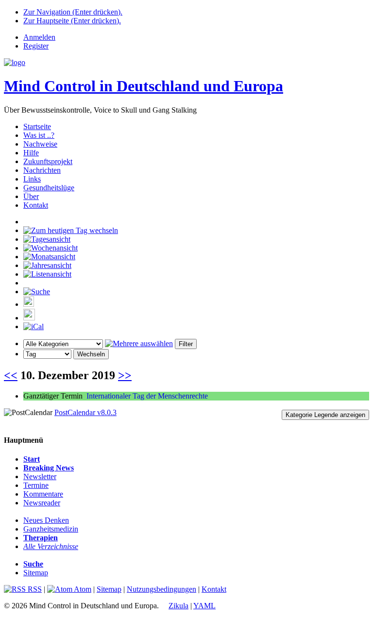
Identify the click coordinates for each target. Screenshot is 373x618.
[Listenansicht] (47, 274)
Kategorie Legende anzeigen (325, 414)
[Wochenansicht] (50, 248)
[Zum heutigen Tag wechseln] (70, 230)
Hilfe (31, 153)
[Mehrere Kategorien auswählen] (139, 343)
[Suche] (36, 291)
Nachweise (40, 144)
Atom (81, 589)
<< (10, 375)
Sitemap (35, 572)
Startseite (37, 126)
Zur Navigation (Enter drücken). (72, 12)
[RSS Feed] (29, 318)
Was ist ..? (38, 135)
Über (31, 196)
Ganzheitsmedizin (50, 529)
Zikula (178, 605)
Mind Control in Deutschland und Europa (143, 86)
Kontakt (35, 205)
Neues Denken (46, 520)
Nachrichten (42, 170)
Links (32, 179)
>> (125, 375)
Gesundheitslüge (48, 188)
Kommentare (43, 494)
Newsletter (39, 476)
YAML (204, 605)
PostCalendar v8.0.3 (85, 412)
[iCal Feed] (33, 326)
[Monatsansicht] (49, 256)
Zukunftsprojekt (47, 161)
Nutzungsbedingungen (161, 589)
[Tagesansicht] (46, 239)
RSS (34, 589)
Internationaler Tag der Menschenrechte (147, 396)
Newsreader (41, 503)
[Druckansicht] (28, 304)
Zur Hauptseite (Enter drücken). (72, 21)
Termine (36, 485)
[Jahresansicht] (47, 265)
